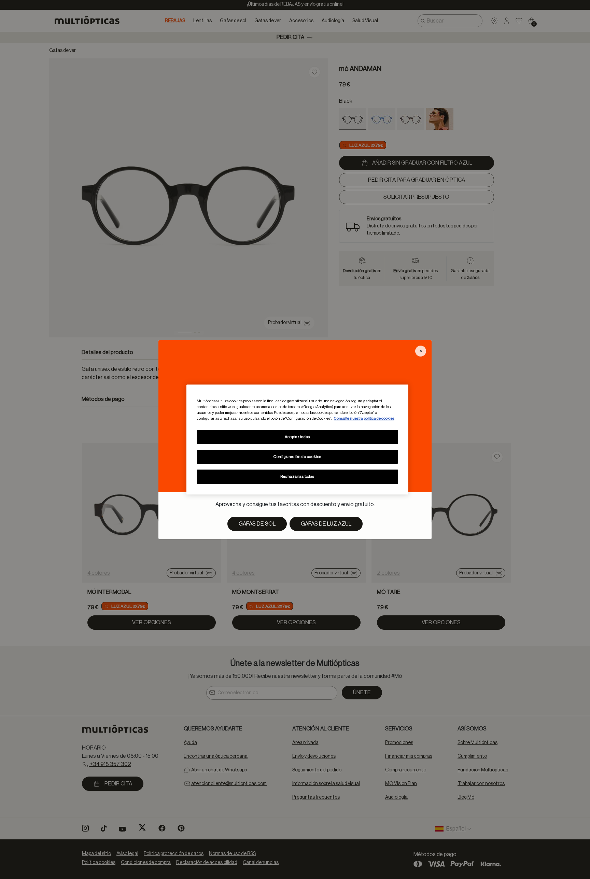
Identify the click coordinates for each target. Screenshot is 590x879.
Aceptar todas (297, 437)
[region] (297, 439)
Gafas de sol (257, 524)
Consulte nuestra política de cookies (364, 418)
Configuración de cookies (297, 457)
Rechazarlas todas (297, 476)
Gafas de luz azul (326, 524)
